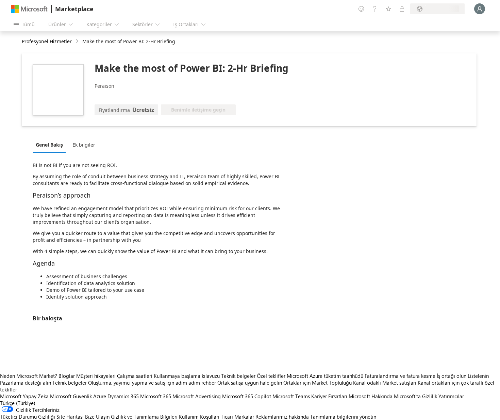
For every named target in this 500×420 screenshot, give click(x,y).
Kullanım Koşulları (199, 416)
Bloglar (67, 375)
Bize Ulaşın (97, 416)
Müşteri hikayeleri (96, 375)
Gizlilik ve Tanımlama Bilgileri (144, 416)
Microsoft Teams (291, 396)
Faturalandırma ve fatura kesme (400, 375)
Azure (99, 396)
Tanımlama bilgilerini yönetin (343, 416)
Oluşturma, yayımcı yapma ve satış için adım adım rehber (152, 382)
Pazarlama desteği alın (25, 382)
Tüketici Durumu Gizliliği (27, 416)
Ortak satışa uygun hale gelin (249, 382)
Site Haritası (70, 416)
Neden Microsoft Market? (28, 375)
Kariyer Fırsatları (329, 396)
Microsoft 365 (155, 396)
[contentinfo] (77, 41)
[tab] (51, 144)
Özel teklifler (271, 375)
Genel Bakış (49, 144)
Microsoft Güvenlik (71, 396)
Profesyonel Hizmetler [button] (47, 41)
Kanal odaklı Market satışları (384, 382)
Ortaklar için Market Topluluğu (317, 382)
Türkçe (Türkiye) (17, 403)
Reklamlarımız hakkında (282, 416)
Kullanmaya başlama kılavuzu (187, 375)
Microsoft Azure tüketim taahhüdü (326, 375)
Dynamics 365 (123, 396)
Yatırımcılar (451, 396)
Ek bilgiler (83, 144)
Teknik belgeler (238, 375)
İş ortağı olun (451, 375)
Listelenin (478, 375)
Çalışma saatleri (134, 375)
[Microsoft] (29, 9)
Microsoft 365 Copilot (246, 396)
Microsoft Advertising (196, 396)
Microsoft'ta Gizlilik (415, 396)
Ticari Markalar (237, 416)
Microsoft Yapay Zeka (24, 396)
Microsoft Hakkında (371, 396)
